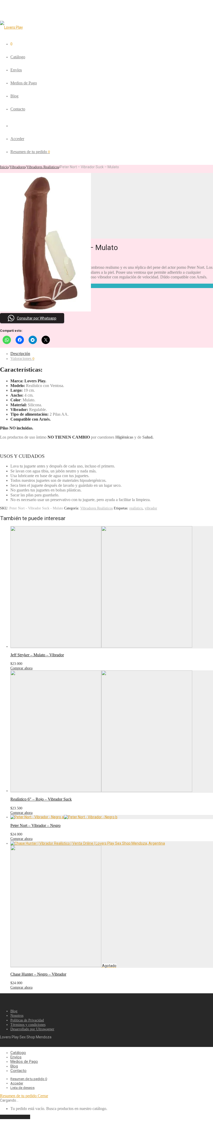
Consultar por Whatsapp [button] (36, 318)
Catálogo (17, 57)
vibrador (151, 508)
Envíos (16, 70)
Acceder (17, 138)
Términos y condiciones (27, 1025)
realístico (136, 508)
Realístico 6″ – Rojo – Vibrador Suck (41, 799)
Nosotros (16, 1016)
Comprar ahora (21, 668)
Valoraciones (22, 358)
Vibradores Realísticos (42, 167)
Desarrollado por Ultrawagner (32, 1029)
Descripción (20, 353)
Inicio (4, 167)
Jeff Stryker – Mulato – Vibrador (37, 655)
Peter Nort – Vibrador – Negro (35, 825)
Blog (14, 96)
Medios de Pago (23, 83)
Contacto (17, 109)
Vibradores (17, 167)
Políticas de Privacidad (27, 1020)
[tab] (111, 353)
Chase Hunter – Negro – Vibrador (38, 974)
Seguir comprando (15, 1117)
